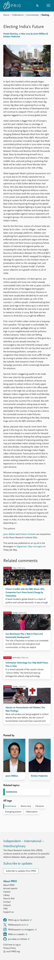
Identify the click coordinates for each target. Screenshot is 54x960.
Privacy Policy (9, 948)
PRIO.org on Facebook (18, 920)
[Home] (11, 5)
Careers (6, 892)
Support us (8, 912)
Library (6, 895)
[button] (48, 5)
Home (6, 15)
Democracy (26, 806)
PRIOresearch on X (17, 925)
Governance (11, 792)
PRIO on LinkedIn (16, 934)
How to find (8, 899)
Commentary (32, 15)
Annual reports (10, 888)
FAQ (5, 909)
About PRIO (8, 885)
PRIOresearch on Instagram (21, 930)
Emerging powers (13, 812)
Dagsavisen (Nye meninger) (29, 547)
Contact (7, 902)
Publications (18, 15)
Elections (39, 806)
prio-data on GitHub (17, 939)
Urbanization (32, 812)
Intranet (7, 905)
